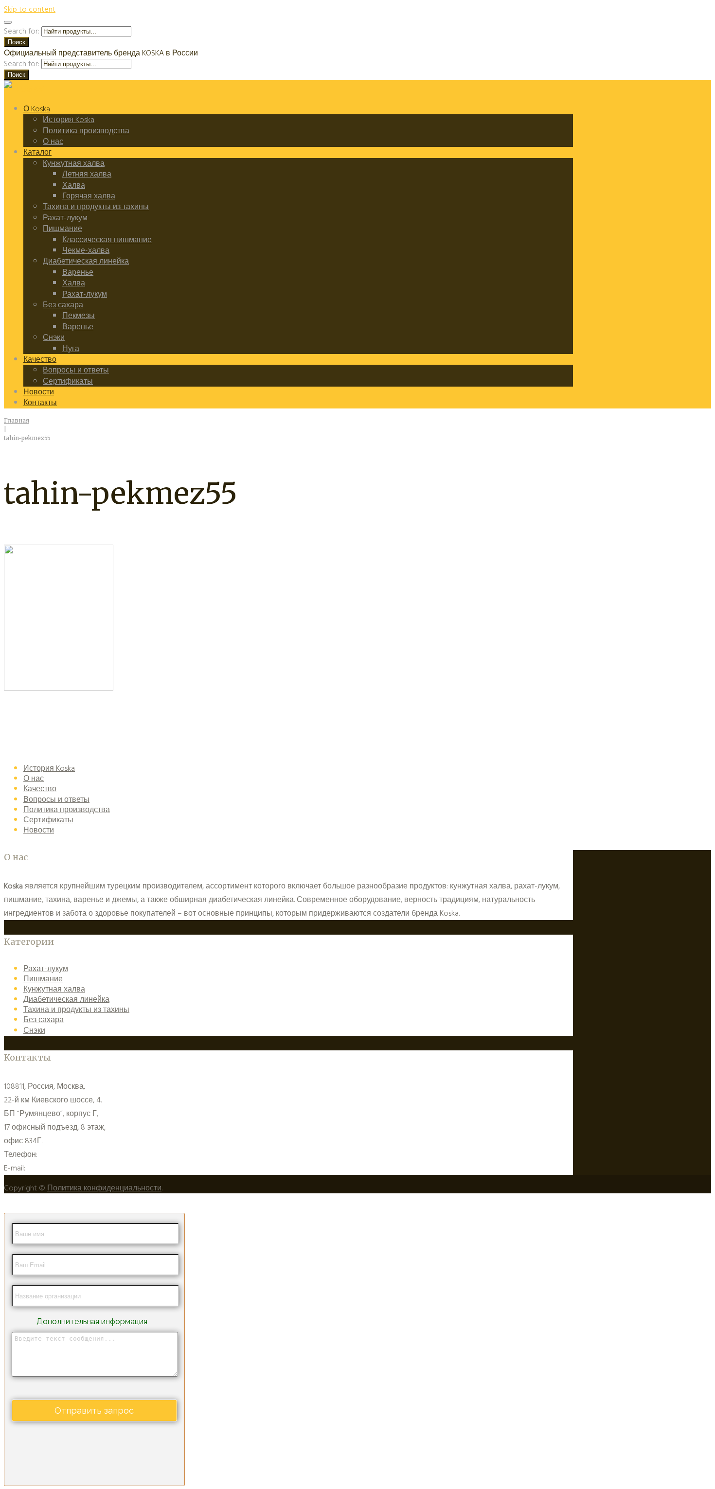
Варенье (77, 272)
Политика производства (86, 130)
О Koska (36, 109)
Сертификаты (68, 381)
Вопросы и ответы (76, 370)
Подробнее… (484, 913)
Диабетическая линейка (86, 261)
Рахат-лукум (65, 218)
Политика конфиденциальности (104, 1188)
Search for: (21, 31)
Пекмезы (78, 315)
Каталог (37, 152)
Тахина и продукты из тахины (96, 206)
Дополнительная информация (91, 1321)
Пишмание (62, 228)
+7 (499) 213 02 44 (67, 1154)
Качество (39, 359)
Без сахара (63, 305)
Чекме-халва (85, 250)
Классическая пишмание (107, 239)
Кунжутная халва (74, 163)
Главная (16, 420)
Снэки (54, 337)
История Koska (68, 119)
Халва (73, 185)
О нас (53, 141)
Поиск (16, 42)
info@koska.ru (49, 1168)
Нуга (70, 348)
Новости (38, 392)
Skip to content (29, 9)
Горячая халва (88, 196)
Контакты (40, 402)
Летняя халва (86, 174)
